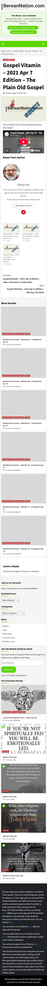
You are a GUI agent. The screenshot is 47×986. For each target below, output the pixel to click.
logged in (18, 571)
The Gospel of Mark (18, 712)
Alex (14, 760)
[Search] (43, 44)
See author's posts (23, 205)
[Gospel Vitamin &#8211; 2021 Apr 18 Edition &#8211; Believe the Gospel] (31, 228)
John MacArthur (8, 334)
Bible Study (6, 712)
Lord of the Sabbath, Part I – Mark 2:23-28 (20, 718)
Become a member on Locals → (23, 32)
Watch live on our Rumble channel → (22, 28)
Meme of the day (10, 757)
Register (5, 626)
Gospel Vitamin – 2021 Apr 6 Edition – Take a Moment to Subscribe (21, 279)
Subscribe (8, 669)
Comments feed (8, 637)
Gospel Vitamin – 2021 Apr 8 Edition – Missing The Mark (25, 289)
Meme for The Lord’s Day (13, 875)
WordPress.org (8, 641)
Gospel (6, 60)
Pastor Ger (21, 93)
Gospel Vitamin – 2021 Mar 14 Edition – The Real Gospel (11, 236)
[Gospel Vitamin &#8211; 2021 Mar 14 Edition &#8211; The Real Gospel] (11, 228)
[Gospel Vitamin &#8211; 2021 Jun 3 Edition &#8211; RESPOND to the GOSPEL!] (11, 249)
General (5, 751)
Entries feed (7, 634)
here (4, 913)
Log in (4, 630)
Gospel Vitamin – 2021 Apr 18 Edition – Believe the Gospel (30, 236)
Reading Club (19, 334)
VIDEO (12, 60)
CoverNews (22, 982)
